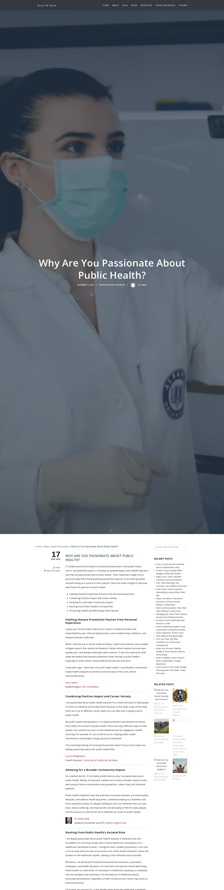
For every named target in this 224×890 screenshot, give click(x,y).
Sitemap (182, 5)
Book (134, 5)
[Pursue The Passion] (47, 5)
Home (106, 5)
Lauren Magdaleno (75, 756)
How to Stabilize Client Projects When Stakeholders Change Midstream (170, 660)
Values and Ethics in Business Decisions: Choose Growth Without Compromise (169, 601)
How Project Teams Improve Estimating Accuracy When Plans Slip (170, 592)
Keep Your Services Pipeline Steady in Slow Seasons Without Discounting (170, 651)
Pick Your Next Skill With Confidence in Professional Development (168, 642)
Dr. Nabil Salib (82, 818)
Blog (125, 5)
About (115, 5)
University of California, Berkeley (100, 760)
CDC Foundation (90, 686)
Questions (146, 5)
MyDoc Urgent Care (116, 822)
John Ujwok (71, 682)
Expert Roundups (165, 5)
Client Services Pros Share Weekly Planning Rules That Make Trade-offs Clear (171, 670)
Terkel (144, 285)
